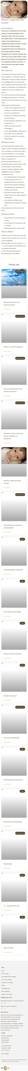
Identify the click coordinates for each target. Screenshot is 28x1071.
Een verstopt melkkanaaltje (11, 738)
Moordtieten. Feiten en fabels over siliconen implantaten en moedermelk (13, 436)
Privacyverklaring (5, 991)
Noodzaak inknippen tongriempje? (13, 570)
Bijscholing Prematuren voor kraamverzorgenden (12, 1000)
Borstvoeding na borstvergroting (13, 822)
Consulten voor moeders (7, 982)
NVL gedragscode (5, 988)
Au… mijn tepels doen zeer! (11, 906)
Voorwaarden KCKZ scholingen (8, 976)
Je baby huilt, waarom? (10, 696)
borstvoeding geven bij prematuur (13, 780)
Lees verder (3, 1002)
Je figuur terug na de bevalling (12, 654)
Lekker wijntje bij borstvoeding (12, 612)
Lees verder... (7, 309)
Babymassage (8, 864)
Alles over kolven (8, 948)
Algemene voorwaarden (7, 994)
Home (2, 970)
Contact (3, 985)
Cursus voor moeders (6, 979)
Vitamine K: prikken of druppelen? (13, 347)
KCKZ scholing (4, 973)
